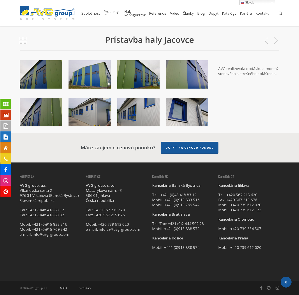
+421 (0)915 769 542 (49, 229)
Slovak (249, 2)
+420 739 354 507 (245, 228)
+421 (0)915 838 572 (182, 228)
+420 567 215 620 (109, 209)
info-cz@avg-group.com (119, 229)
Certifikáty (85, 288)
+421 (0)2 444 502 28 (186, 223)
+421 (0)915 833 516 (49, 224)
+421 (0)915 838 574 (182, 247)
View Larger (41, 71)
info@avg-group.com (51, 234)
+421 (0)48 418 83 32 (46, 214)
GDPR (63, 288)
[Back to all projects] (23, 40)
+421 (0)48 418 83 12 (46, 209)
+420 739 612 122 (245, 209)
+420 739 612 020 (113, 224)
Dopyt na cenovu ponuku (190, 148)
